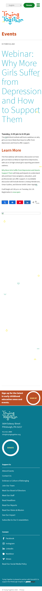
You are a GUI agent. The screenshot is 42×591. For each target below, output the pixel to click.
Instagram (10, 544)
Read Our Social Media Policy (14, 564)
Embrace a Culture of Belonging (15, 480)
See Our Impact (8, 515)
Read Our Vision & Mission (13, 510)
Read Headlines (8, 500)
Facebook (10, 538)
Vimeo (8, 559)
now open (16, 192)
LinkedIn (9, 549)
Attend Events (8, 471)
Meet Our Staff (8, 495)
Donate (29, 5)
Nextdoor (10, 554)
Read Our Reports (9, 505)
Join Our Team (8, 485)
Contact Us (6, 475)
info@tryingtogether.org (11, 434)
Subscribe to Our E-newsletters (15, 520)
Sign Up (33, 398)
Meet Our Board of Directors (14, 490)
